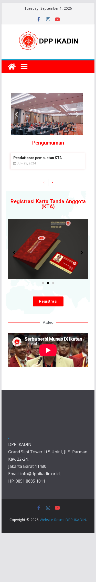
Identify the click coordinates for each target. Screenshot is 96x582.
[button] (16, 114)
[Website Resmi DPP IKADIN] (12, 66)
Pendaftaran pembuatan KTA (37, 158)
